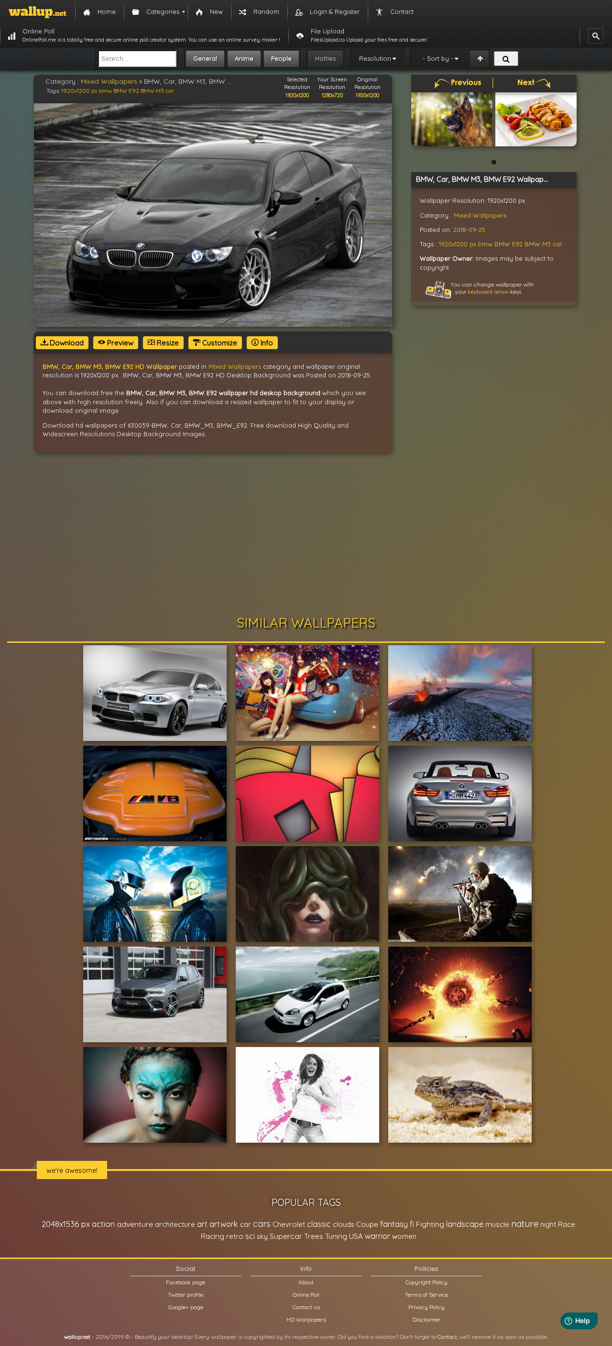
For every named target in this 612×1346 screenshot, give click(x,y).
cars (262, 1223)
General (205, 58)
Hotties (325, 58)
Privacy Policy (426, 1307)
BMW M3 (152, 90)
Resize (167, 342)
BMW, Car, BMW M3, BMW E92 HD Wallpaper (110, 366)
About (306, 1282)
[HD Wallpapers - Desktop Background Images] (37, 12)
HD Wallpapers (306, 1319)
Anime (244, 58)
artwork (223, 1224)
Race (566, 1224)
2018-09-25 (469, 229)
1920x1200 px (79, 90)
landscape (464, 1224)
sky (262, 1236)
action (103, 1224)
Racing (212, 1236)
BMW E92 (126, 90)
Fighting (430, 1224)
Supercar (286, 1236)
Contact (447, 1336)
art (202, 1224)
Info (266, 342)
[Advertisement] (306, 534)
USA (356, 1236)
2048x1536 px (66, 1224)
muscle (497, 1224)
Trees (313, 1236)
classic (319, 1224)
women (404, 1236)
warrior (377, 1236)
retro (234, 1236)
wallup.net (77, 1336)
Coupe (367, 1224)
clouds (343, 1224)
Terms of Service (426, 1294)
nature (524, 1223)
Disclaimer (426, 1319)
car (169, 90)
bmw (105, 90)
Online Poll (306, 1294)
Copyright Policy (426, 1282)
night (548, 1224)
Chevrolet (289, 1224)
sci (250, 1236)
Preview (119, 342)
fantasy (394, 1224)
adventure (135, 1224)
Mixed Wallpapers (109, 81)
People (281, 58)
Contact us (306, 1307)
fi (412, 1224)
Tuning (336, 1236)
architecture (175, 1224)
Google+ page (185, 1307)
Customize (218, 342)
